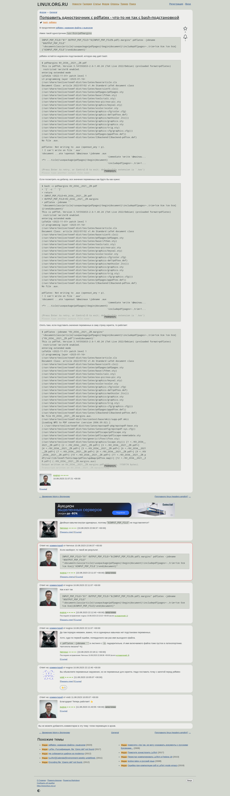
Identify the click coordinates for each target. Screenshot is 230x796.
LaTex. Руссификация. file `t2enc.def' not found (71, 749)
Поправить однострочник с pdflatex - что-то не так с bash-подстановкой (109, 17)
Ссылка (43, 489)
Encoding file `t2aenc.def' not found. (66, 762)
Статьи (97, 4)
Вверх (189, 780)
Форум (105, 4)
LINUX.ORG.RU (52, 4)
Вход (188, 4)
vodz (62, 677)
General (53, 12)
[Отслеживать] (185, 36)
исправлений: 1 (121, 616)
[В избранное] (185, 28)
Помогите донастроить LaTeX (142, 752)
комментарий (56, 545)
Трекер (124, 4)
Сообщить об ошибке (46, 783)
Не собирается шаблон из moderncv (66, 753)
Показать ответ (66, 532)
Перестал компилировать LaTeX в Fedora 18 (150, 757)
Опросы (114, 4)
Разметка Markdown (71, 780)
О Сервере (41, 780)
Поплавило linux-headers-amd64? (171, 496)
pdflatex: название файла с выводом (74, 28)
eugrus (56, 475)
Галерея (87, 4)
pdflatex (53, 22)
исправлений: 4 (122, 655)
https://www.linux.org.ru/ (46, 786)
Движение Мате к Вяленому (56, 496)
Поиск (132, 4)
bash (45, 22)
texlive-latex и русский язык (141, 761)
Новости (76, 4)
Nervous (64, 528)
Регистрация (176, 4)
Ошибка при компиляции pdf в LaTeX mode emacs (153, 765)
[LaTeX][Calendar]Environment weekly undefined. (72, 758)
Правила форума (54, 780)
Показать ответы (67, 577)
